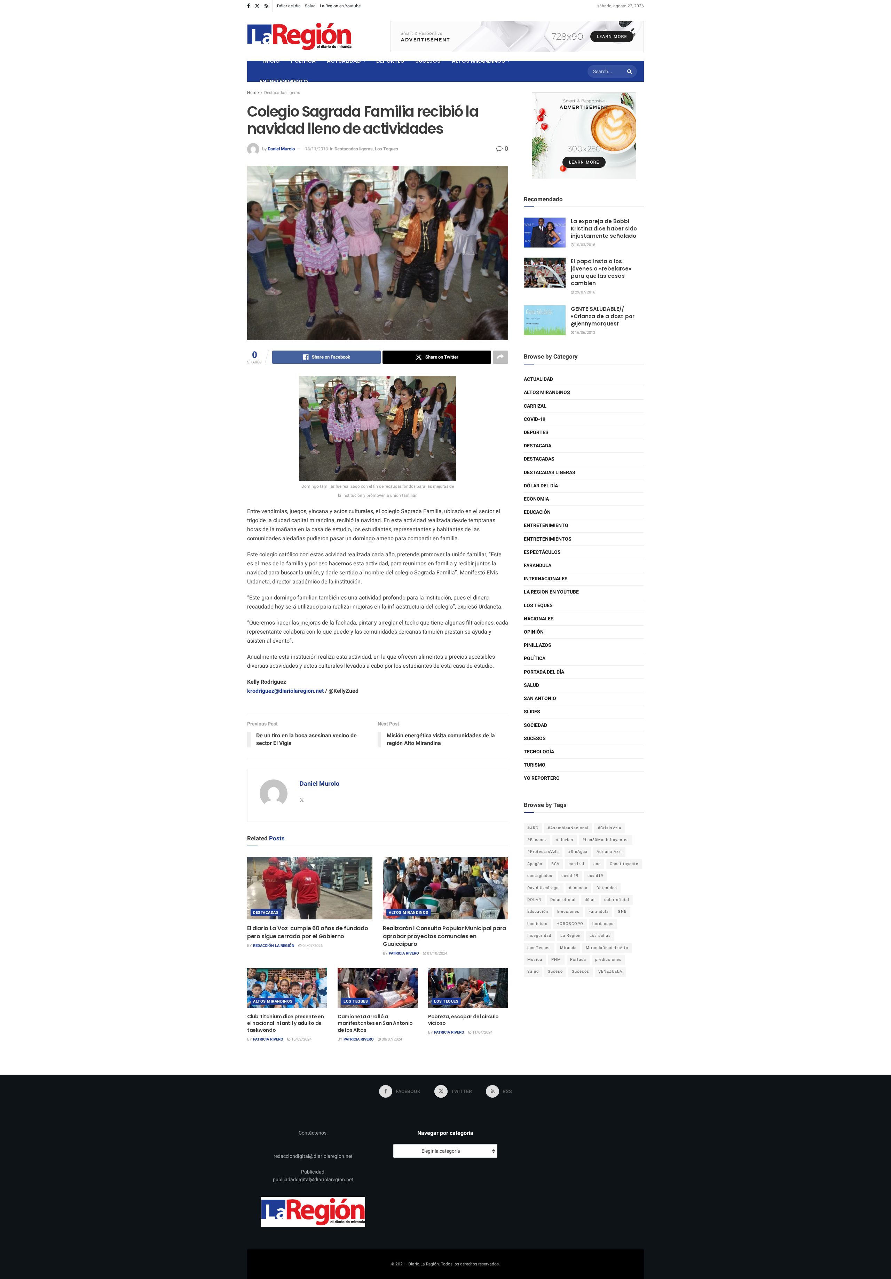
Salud (310, 6)
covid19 (595, 876)
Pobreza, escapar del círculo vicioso (463, 1020)
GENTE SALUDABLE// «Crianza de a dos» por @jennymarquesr (602, 316)
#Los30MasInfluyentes (605, 840)
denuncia (578, 888)
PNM (556, 960)
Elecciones (568, 912)
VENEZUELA (610, 971)
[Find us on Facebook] (248, 6)
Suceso (555, 971)
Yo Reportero (542, 778)
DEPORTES (390, 60)
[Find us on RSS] (266, 6)
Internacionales (546, 578)
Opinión (534, 632)
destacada (537, 445)
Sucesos (535, 738)
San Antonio (540, 698)
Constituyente (624, 864)
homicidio (537, 924)
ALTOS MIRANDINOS (478, 60)
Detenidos (607, 888)
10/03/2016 (584, 245)
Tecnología (539, 751)
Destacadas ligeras (282, 92)
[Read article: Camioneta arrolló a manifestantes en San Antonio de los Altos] (378, 988)
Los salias (600, 936)
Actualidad (538, 379)
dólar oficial (616, 900)
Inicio (271, 60)
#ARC (532, 828)
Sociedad (535, 725)
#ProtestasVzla (543, 852)
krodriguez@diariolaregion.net (285, 691)
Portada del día (544, 672)
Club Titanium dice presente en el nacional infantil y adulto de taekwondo (285, 1023)
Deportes (536, 432)
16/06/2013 (584, 333)
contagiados (539, 876)
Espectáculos (542, 552)
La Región (570, 936)
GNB (622, 912)
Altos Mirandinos (408, 913)
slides (532, 711)
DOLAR (534, 900)
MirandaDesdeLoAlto (607, 948)
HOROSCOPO (570, 924)
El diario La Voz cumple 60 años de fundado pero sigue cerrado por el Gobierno (307, 932)
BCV (555, 864)
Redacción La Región (273, 946)
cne (597, 864)
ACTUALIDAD (344, 60)
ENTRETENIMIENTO (284, 81)
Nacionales (539, 618)
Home (253, 92)
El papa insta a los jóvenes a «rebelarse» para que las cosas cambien (601, 272)
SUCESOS (428, 60)
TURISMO (534, 765)
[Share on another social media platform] (500, 357)
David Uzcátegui (543, 888)
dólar (590, 900)
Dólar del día (289, 6)
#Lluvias (564, 840)
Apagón (534, 864)
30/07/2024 (391, 1039)
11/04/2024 (481, 1032)
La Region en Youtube (340, 6)
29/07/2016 (584, 292)
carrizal (576, 864)
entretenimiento (546, 525)
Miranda (568, 948)
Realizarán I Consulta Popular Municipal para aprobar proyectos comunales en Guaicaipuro (444, 936)
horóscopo (603, 924)
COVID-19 (534, 419)
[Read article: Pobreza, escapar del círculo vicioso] (468, 988)
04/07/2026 (312, 946)
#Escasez (537, 840)
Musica (534, 960)
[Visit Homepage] (299, 37)
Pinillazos (537, 645)
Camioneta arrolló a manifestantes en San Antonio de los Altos (375, 1023)
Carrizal (535, 406)
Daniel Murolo (281, 149)
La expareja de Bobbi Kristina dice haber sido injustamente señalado (604, 229)
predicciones (608, 960)
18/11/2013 (316, 149)
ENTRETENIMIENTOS (547, 539)
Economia (536, 499)
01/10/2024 (436, 953)
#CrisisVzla (609, 828)
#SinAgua (578, 852)
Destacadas (266, 913)
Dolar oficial (563, 900)
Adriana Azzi (609, 852)
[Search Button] (630, 71)
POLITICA (303, 60)
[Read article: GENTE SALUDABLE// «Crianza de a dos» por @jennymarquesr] (545, 320)
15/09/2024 (301, 1039)
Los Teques (386, 149)
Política (534, 658)
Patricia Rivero (404, 953)
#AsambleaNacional (568, 828)
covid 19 (569, 876)
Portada (578, 960)
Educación (537, 512)
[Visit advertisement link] (517, 36)
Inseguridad (539, 936)
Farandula (537, 565)
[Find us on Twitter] (257, 6)
